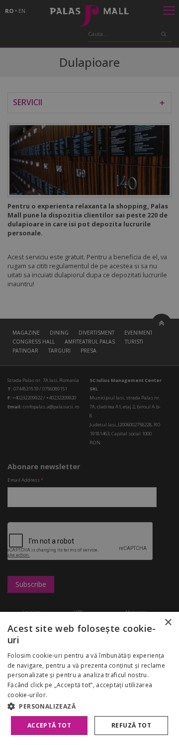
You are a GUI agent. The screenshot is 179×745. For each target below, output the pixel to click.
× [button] (168, 622)
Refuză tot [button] (131, 725)
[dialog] (89, 678)
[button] (89, 706)
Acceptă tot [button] (49, 725)
